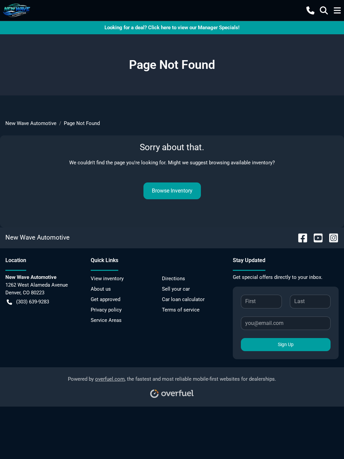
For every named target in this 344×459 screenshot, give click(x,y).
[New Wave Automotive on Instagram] (331, 237)
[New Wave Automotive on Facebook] (300, 237)
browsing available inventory (240, 163)
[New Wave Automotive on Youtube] (315, 237)
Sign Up (286, 344)
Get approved (105, 299)
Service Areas (106, 320)
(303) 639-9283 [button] (32, 302)
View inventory (107, 279)
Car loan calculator (183, 299)
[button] (310, 10)
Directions (173, 279)
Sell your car (176, 289)
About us (101, 289)
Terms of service (181, 310)
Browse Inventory (172, 190)
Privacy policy (106, 310)
